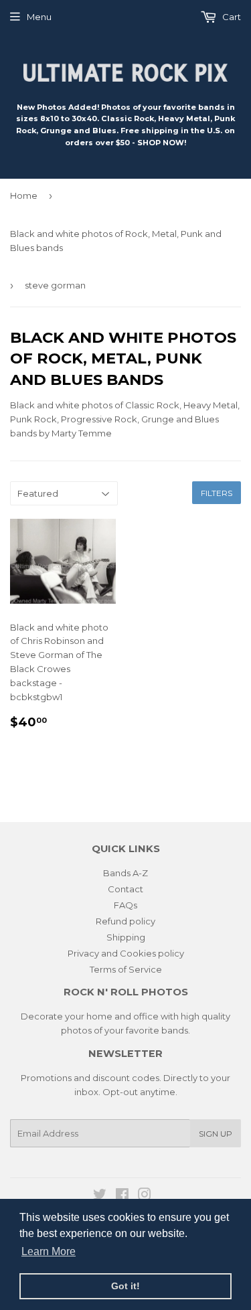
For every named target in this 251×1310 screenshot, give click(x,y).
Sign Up (215, 1134)
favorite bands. (158, 1030)
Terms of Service (126, 969)
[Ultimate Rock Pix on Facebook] (122, 1196)
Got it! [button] (125, 1286)
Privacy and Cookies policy (126, 953)
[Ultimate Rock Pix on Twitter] (99, 1196)
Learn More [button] (48, 1251)
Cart (230, 16)
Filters (216, 493)
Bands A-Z (125, 873)
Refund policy (125, 921)
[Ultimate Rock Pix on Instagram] (144, 1196)
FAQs (125, 905)
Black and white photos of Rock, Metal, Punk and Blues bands (116, 240)
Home (23, 195)
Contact (125, 889)
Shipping (125, 937)
